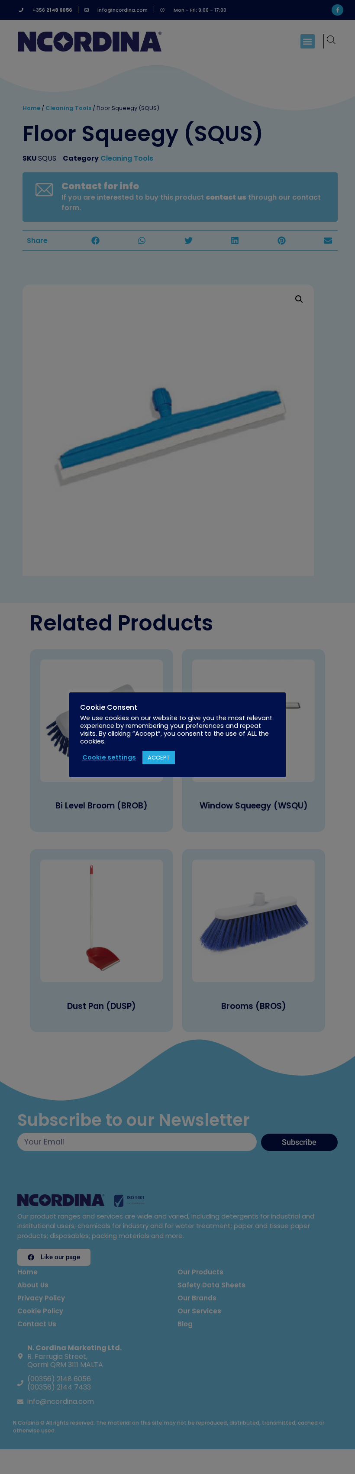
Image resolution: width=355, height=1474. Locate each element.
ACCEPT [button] (159, 757)
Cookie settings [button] (109, 757)
